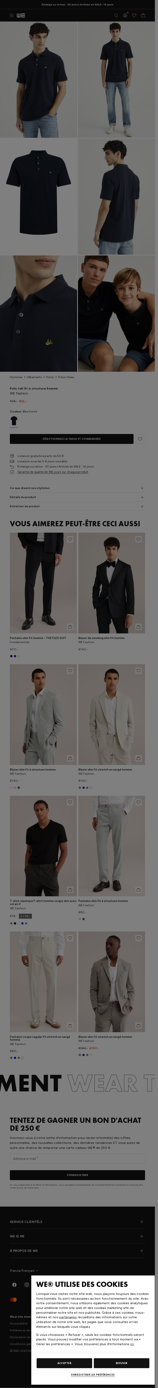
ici (132, 1344)
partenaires (68, 1317)
